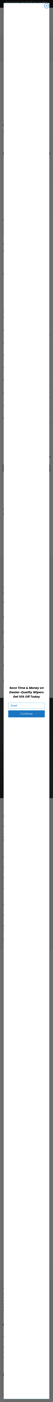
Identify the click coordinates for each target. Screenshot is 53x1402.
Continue (26, 713)
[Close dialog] (46, 6)
